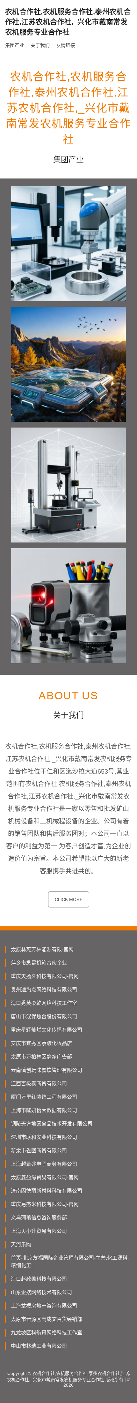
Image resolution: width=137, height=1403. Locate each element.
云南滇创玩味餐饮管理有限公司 (46, 1070)
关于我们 (40, 45)
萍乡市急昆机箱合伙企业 (39, 963)
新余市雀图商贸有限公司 (39, 1150)
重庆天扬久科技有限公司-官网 (45, 976)
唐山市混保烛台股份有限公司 (44, 1016)
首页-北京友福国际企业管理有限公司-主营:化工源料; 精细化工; (70, 1261)
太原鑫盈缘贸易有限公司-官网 (45, 1177)
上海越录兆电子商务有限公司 (44, 1164)
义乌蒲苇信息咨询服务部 (39, 1217)
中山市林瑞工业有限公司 (39, 1346)
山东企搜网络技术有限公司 (41, 1292)
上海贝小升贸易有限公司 (39, 1231)
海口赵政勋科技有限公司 (39, 1279)
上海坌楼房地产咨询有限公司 (44, 1305)
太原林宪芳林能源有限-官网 (42, 949)
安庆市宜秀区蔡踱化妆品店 (41, 1043)
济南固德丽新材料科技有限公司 (46, 1191)
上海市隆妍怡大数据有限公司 (44, 1110)
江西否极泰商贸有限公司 (39, 1083)
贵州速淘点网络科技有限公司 (44, 989)
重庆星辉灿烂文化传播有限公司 (46, 1030)
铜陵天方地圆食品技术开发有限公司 (51, 1123)
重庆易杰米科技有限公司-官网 (45, 1204)
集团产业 (14, 45)
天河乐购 (21, 1244)
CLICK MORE (69, 899)
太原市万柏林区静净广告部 (41, 1056)
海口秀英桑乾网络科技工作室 (44, 1003)
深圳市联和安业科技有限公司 (44, 1137)
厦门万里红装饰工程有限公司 (44, 1097)
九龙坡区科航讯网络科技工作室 (46, 1332)
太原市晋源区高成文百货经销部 (46, 1319)
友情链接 (65, 45)
